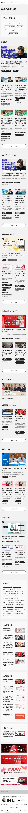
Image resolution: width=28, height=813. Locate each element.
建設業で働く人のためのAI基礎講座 (20, 553)
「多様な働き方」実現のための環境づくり (20, 497)
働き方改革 (10, 600)
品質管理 (9, 613)
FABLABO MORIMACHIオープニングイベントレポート (13, 402)
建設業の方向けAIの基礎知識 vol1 (20, 558)
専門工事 (16, 23)
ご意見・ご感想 (24, 804)
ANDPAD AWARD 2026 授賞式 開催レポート (20, 418)
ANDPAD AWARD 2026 (8, 604)
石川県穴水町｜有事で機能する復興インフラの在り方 (14, 469)
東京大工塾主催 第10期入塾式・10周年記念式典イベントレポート (7, 423)
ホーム (2, 791)
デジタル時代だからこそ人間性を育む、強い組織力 (21, 94)
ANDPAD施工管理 (7, 587)
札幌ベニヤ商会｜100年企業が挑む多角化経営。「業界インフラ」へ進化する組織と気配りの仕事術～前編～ (20, 122)
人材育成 (17, 600)
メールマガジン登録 (14, 807)
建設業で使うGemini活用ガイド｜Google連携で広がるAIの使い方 (13, 537)
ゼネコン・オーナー (10, 26)
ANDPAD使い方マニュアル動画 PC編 (8, 715)
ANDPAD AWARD (17, 587)
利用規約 (17, 804)
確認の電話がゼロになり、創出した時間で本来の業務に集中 (7, 130)
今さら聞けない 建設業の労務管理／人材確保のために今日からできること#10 (7, 491)
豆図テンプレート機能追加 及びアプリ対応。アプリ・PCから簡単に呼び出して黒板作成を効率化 (8, 689)
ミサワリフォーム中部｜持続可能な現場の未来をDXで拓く (8, 637)
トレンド (19, 30)
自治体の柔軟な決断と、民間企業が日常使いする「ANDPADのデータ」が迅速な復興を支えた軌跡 (13, 473)
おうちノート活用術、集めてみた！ (11, 253)
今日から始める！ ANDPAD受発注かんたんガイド (8, 630)
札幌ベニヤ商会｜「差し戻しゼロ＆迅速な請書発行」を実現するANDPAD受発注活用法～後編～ (7, 122)
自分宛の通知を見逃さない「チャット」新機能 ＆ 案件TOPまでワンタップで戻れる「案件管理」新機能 (8, 708)
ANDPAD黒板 (11, 602)
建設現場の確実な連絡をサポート (7, 279)
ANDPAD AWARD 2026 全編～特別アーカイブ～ (8, 681)
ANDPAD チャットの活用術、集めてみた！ (7, 273)
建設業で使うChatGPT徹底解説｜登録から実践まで (7, 554)
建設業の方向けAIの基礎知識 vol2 (7, 560)
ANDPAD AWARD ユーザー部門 (10, 589)
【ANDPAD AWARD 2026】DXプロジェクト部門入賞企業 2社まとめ (7, 353)
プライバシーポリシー (10, 804)
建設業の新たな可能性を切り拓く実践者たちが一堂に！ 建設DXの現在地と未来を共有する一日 (20, 426)
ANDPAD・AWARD (13, 33)
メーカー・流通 (10, 30)
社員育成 (8, 611)
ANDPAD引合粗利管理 (13, 593)
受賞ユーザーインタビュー (12, 591)
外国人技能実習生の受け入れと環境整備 (7, 497)
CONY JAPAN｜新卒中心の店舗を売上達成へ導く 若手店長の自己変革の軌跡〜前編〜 (21, 88)
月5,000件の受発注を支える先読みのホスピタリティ (21, 129)
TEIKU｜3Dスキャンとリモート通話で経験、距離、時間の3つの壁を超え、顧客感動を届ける (8, 646)
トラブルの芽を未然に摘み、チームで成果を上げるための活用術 (7, 95)
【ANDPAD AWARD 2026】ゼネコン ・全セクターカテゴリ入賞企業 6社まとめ (20, 353)
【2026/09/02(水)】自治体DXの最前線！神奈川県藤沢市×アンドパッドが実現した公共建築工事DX (8, 735)
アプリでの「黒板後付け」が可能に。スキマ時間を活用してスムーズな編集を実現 (8, 699)
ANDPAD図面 (10, 609)
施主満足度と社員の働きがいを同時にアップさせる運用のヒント (14, 256)
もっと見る (14, 146)
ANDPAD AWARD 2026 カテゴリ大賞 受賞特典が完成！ (13, 330)
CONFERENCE (18, 611)
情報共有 (17, 609)
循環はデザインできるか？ (9, 398)
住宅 (10, 23)
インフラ (20, 26)
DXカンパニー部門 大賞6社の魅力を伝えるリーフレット (14, 335)
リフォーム (9, 615)
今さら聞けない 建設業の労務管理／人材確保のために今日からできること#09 (20, 491)
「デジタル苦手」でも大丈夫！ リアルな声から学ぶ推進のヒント (20, 274)
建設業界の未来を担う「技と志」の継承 (7, 417)
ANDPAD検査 (10, 607)
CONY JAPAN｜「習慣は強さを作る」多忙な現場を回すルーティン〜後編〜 (6, 88)
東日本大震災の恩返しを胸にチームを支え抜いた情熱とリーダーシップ (13, 67)
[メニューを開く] (26, 2)
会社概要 (3, 804)
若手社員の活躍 (16, 613)
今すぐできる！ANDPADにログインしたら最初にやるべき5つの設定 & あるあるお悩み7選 (8, 662)
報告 (12, 611)
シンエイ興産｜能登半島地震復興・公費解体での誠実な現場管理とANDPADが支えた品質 (14, 63)
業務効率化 (18, 602)
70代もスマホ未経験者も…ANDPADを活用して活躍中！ (20, 282)
